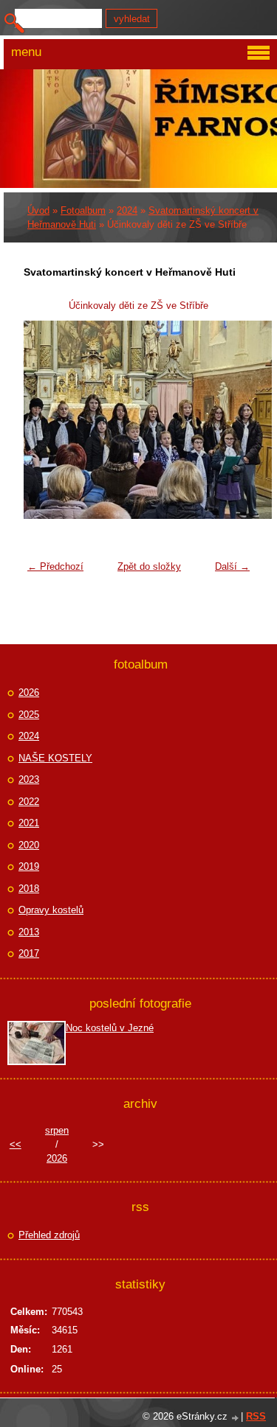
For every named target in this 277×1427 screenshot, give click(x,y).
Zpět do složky (149, 566)
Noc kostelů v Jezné (110, 1027)
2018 (28, 888)
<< (15, 1144)
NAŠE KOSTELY (55, 758)
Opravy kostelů (50, 909)
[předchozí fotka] (44, 420)
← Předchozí (55, 566)
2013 (28, 932)
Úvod (38, 210)
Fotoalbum (83, 210)
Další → (232, 566)
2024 (127, 210)
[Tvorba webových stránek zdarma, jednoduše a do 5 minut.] (235, 1417)
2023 (28, 779)
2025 (28, 714)
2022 (28, 801)
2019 (28, 866)
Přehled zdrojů (49, 1235)
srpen (57, 1130)
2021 (28, 822)
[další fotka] (233, 420)
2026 (28, 692)
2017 (28, 953)
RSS (256, 1416)
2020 (28, 845)
